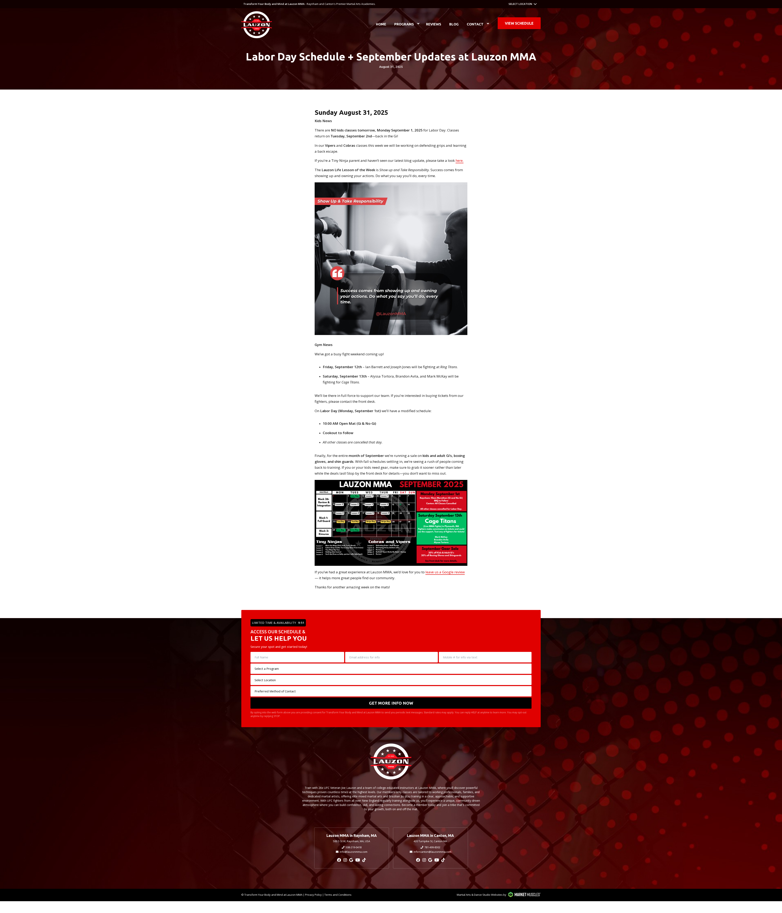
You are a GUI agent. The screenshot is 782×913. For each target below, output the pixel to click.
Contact (475, 24)
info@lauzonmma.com (353, 852)
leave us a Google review (445, 572)
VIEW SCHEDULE (519, 23)
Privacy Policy (313, 895)
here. (459, 160)
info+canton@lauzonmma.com (432, 852)
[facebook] (339, 860)
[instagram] (345, 860)
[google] (351, 860)
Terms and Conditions (337, 895)
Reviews (433, 24)
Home (381, 24)
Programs (404, 24)
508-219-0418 (353, 847)
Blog (454, 24)
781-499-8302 (432, 847)
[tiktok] (364, 860)
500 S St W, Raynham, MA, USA (351, 841)
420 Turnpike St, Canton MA (430, 841)
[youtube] (357, 860)
